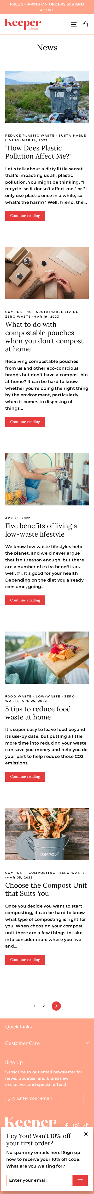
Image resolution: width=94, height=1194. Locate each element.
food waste (19, 696)
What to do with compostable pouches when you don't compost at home (44, 336)
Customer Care (22, 1043)
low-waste (48, 696)
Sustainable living (57, 312)
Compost (15, 873)
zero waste (18, 316)
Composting (19, 312)
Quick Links (18, 1026)
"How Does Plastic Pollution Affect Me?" (38, 152)
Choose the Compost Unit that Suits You (46, 889)
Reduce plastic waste (30, 135)
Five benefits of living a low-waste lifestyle (41, 529)
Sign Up (14, 1062)
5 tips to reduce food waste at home (38, 713)
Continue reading (25, 215)
